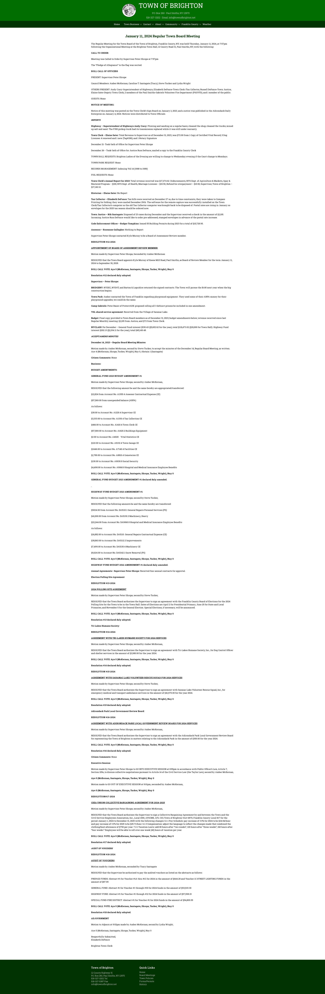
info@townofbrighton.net (104, 984)
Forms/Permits (146, 981)
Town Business (131, 24)
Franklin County (190, 24)
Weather (206, 24)
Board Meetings (147, 975)
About (158, 24)
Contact (147, 24)
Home (117, 24)
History (143, 984)
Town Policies (146, 978)
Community (171, 24)
